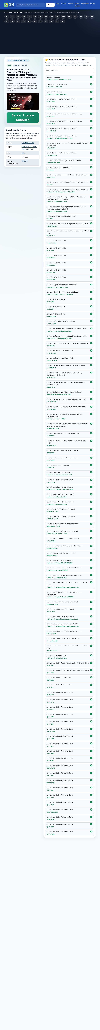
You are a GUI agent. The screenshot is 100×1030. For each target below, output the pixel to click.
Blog (57, 3)
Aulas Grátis (77, 4)
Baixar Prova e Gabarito (23, 117)
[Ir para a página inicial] (9, 4)
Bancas (70, 3)
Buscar (50, 5)
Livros (92, 3)
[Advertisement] (50, 39)
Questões (85, 3)
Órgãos (63, 3)
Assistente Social (28, 143)
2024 (23, 153)
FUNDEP (25, 161)
